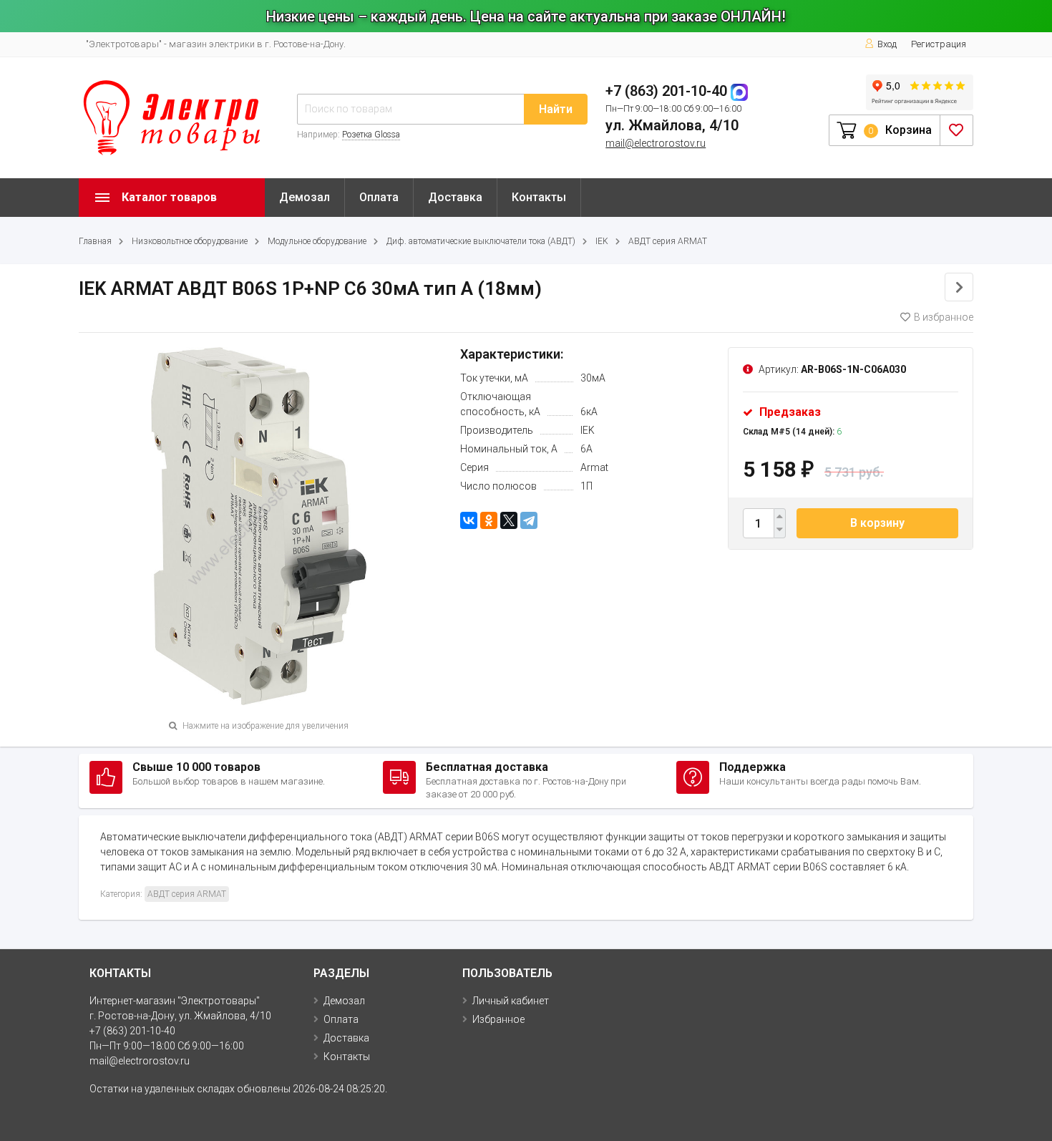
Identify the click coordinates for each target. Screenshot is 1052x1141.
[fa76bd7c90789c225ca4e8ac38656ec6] (259, 524)
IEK (601, 241)
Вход (887, 44)
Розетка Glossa (371, 135)
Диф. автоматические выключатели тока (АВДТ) (480, 241)
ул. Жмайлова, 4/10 (672, 125)
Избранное (498, 1019)
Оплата (379, 197)
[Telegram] (528, 520)
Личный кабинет (510, 1000)
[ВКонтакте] (468, 520)
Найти (556, 109)
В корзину (877, 523)
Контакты (539, 197)
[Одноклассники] (488, 520)
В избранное (943, 317)
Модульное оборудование (317, 241)
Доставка (455, 197)
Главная (95, 241)
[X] (508, 520)
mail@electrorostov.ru (655, 143)
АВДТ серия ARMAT (667, 241)
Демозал (304, 197)
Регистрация (938, 44)
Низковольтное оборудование (190, 241)
